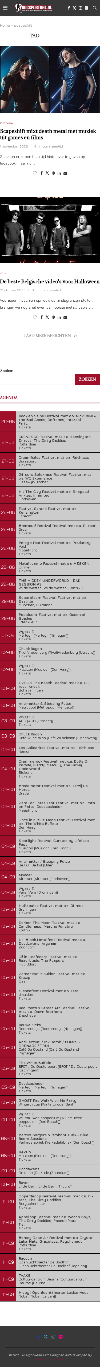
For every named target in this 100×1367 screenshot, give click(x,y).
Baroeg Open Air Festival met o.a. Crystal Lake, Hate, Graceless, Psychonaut (56, 1239)
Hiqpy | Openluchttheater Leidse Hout (53, 1292)
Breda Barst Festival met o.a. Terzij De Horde (53, 787)
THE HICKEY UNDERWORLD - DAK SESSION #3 (49, 582)
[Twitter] (74, 8)
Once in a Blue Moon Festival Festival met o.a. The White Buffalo (57, 821)
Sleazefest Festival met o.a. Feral (49, 990)
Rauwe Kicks (30, 1024)
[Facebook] (69, 8)
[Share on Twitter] (47, 173)
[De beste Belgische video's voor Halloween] (50, 230)
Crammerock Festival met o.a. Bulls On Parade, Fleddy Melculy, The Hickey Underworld (54, 765)
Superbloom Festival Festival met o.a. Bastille (53, 599)
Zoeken (6, 370)
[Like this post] (35, 173)
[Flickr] (86, 8)
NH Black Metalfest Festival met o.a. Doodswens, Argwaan (52, 941)
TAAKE (24, 1275)
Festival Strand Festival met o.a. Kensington (48, 510)
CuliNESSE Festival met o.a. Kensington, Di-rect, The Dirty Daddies (55, 438)
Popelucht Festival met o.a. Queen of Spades (52, 616)
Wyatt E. (27, 631)
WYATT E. (27, 717)
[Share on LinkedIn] (59, 173)
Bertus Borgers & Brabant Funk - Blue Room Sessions (53, 1136)
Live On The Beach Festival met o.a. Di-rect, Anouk (54, 684)
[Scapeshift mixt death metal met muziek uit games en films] (50, 79)
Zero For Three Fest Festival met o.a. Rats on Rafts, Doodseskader (57, 804)
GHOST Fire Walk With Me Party (48, 1100)
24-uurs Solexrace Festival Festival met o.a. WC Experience (55, 476)
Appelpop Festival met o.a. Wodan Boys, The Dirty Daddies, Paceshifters (55, 1218)
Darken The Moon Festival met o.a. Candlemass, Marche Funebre (50, 924)
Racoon (25, 1258)
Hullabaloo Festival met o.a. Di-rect (51, 905)
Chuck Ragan (30, 648)
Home (5, 25)
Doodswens (29, 1169)
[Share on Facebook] (42, 173)
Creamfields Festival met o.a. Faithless (54, 457)
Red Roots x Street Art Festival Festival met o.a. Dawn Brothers (55, 1009)
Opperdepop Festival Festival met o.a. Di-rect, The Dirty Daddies (56, 1198)
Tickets (25, 427)
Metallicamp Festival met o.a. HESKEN (54, 563)
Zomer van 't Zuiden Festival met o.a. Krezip (52, 975)
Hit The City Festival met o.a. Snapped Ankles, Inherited (54, 493)
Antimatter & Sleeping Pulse (45, 703)
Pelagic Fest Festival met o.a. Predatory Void (55, 544)
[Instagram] (80, 8)
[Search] (94, 8)
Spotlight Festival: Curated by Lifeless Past (54, 842)
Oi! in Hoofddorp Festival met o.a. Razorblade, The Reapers (48, 958)
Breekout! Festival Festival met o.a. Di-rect (57, 525)
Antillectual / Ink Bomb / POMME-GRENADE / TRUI (50, 1043)
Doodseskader (31, 1083)
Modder (25, 875)
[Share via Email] (65, 173)
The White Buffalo (35, 1062)
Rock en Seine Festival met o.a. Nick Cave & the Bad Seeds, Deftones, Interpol (58, 418)
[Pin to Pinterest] (53, 173)
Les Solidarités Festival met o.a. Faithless (56, 747)
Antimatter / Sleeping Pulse (44, 861)
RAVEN (25, 1151)
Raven (24, 1182)
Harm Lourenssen (50, 1359)
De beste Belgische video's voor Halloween (50, 281)
